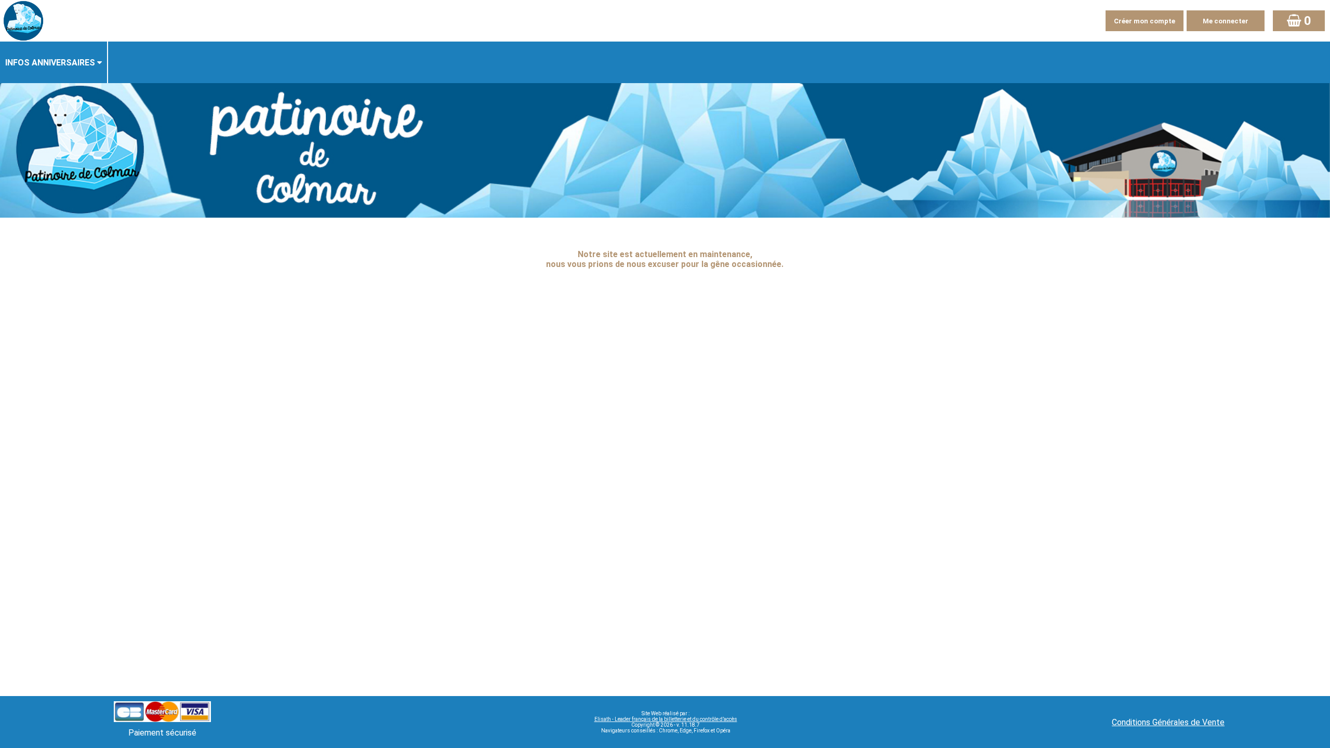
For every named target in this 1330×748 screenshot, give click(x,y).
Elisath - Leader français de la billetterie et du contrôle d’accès (665, 719)
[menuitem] (54, 62)
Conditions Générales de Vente (1168, 722)
